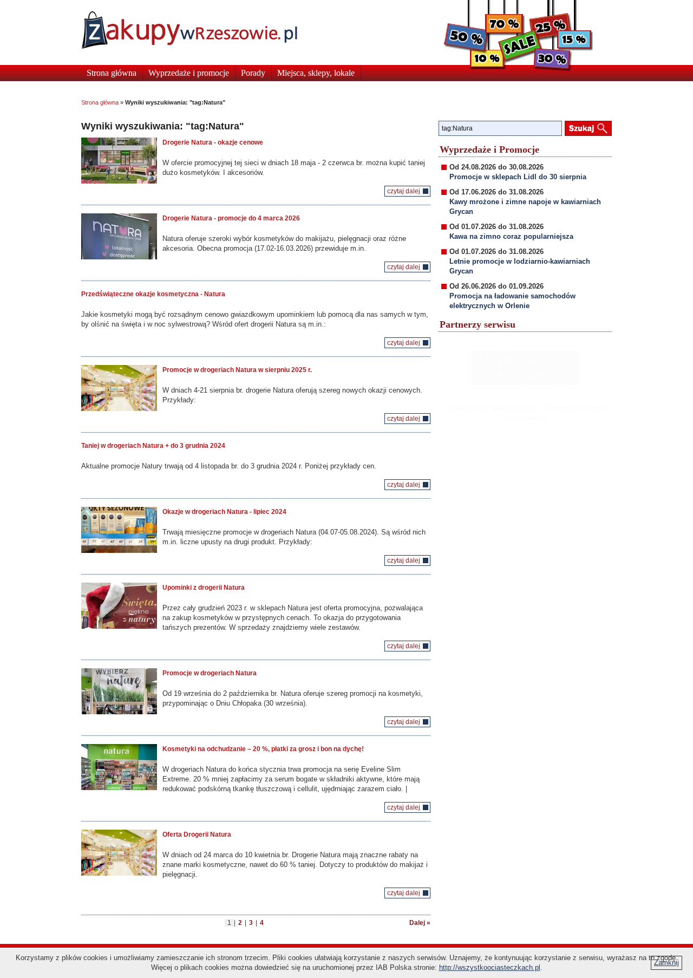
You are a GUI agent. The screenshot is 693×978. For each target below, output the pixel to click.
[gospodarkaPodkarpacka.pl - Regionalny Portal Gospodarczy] (525, 367)
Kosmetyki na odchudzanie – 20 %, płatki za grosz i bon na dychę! (263, 749)
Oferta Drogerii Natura (196, 834)
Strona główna (111, 72)
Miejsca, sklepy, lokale (316, 72)
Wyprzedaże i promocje (188, 72)
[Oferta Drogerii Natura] (119, 853)
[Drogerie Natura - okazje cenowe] (119, 161)
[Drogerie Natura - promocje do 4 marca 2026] (119, 236)
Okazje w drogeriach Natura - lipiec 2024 (224, 512)
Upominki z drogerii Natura (203, 587)
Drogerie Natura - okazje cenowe (212, 142)
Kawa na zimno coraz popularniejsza (511, 236)
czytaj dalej (403, 191)
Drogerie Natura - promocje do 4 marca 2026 (231, 218)
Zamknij (666, 963)
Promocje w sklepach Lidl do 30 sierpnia (517, 177)
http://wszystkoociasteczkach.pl (489, 967)
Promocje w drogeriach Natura (209, 673)
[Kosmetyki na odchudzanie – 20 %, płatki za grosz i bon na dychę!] (119, 767)
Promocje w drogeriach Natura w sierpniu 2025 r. (237, 370)
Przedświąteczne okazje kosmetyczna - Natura (153, 294)
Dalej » (419, 923)
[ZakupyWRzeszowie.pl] (189, 30)
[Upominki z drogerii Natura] (119, 606)
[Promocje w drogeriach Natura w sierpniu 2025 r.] (119, 388)
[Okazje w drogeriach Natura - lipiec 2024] (119, 530)
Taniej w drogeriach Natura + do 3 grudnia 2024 (153, 445)
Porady (253, 72)
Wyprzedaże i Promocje (489, 149)
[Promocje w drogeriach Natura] (119, 691)
